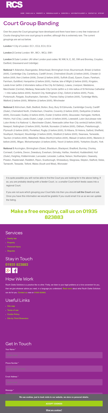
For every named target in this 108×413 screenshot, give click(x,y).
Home (22, 13)
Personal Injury (52, 13)
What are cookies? (54, 410)
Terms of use (12, 310)
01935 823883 (16, 264)
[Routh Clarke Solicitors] (14, 4)
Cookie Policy (13, 314)
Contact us (22, 292)
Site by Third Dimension (17, 318)
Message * (9, 390)
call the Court (84, 192)
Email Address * (11, 376)
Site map (101, 13)
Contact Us (92, 13)
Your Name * (10, 349)
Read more (67, 288)
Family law (29, 13)
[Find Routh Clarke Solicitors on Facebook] (14, 270)
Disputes (64, 13)
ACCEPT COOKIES (54, 403)
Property (39, 13)
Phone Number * (12, 363)
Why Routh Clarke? (78, 13)
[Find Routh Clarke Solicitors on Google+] (8, 270)
